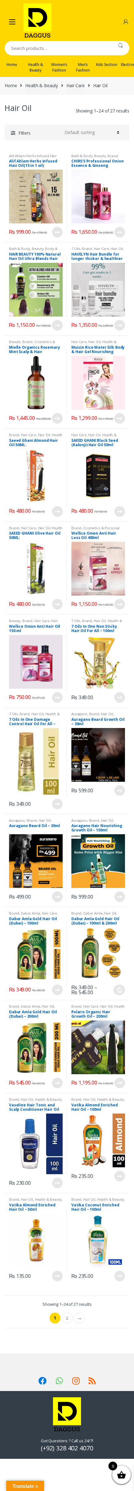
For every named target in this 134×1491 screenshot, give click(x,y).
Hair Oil (117, 248)
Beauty (100, 155)
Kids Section (106, 64)
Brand (112, 155)
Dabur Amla (30, 913)
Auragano (79, 713)
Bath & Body (81, 155)
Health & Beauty (35, 67)
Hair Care (75, 85)
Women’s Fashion (59, 67)
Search (120, 48)
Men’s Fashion (82, 67)
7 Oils (75, 248)
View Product (57, 232)
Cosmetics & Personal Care (32, 343)
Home (12, 64)
